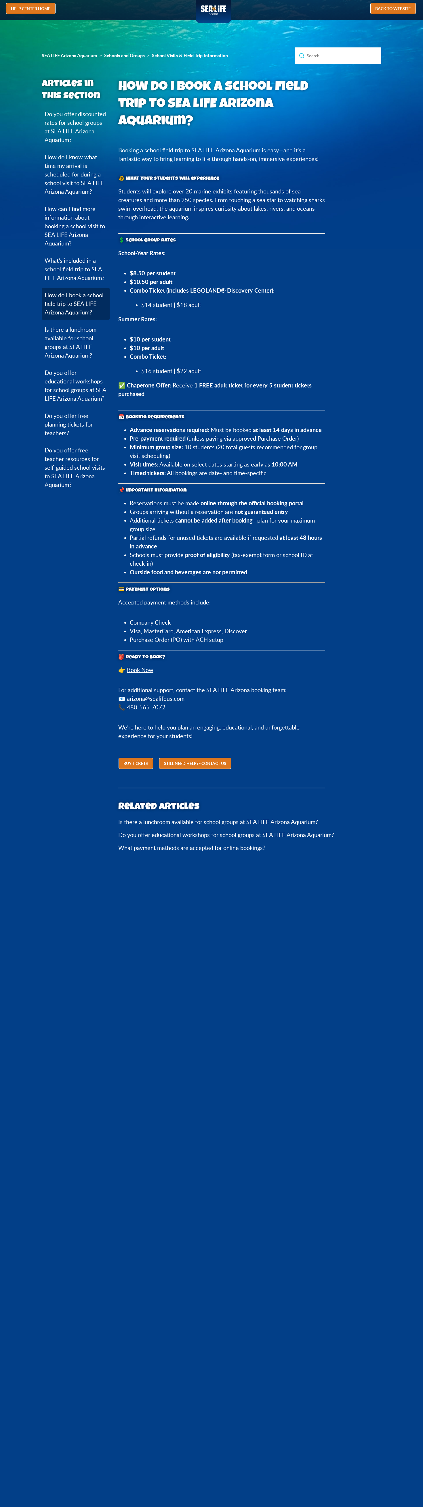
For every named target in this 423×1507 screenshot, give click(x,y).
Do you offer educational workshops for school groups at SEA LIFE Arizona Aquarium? (75, 385)
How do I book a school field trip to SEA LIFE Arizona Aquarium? (74, 304)
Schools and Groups (124, 55)
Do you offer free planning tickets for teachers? (69, 424)
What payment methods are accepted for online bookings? (191, 847)
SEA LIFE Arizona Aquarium (69, 55)
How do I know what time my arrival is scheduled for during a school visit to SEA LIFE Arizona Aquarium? (74, 174)
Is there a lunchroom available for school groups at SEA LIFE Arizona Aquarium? (70, 342)
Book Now (140, 670)
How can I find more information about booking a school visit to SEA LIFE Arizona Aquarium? (75, 226)
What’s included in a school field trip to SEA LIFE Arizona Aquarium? (74, 269)
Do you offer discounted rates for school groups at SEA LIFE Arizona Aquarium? (75, 127)
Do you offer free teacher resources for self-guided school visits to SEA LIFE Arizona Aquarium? (75, 467)
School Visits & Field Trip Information (190, 55)
